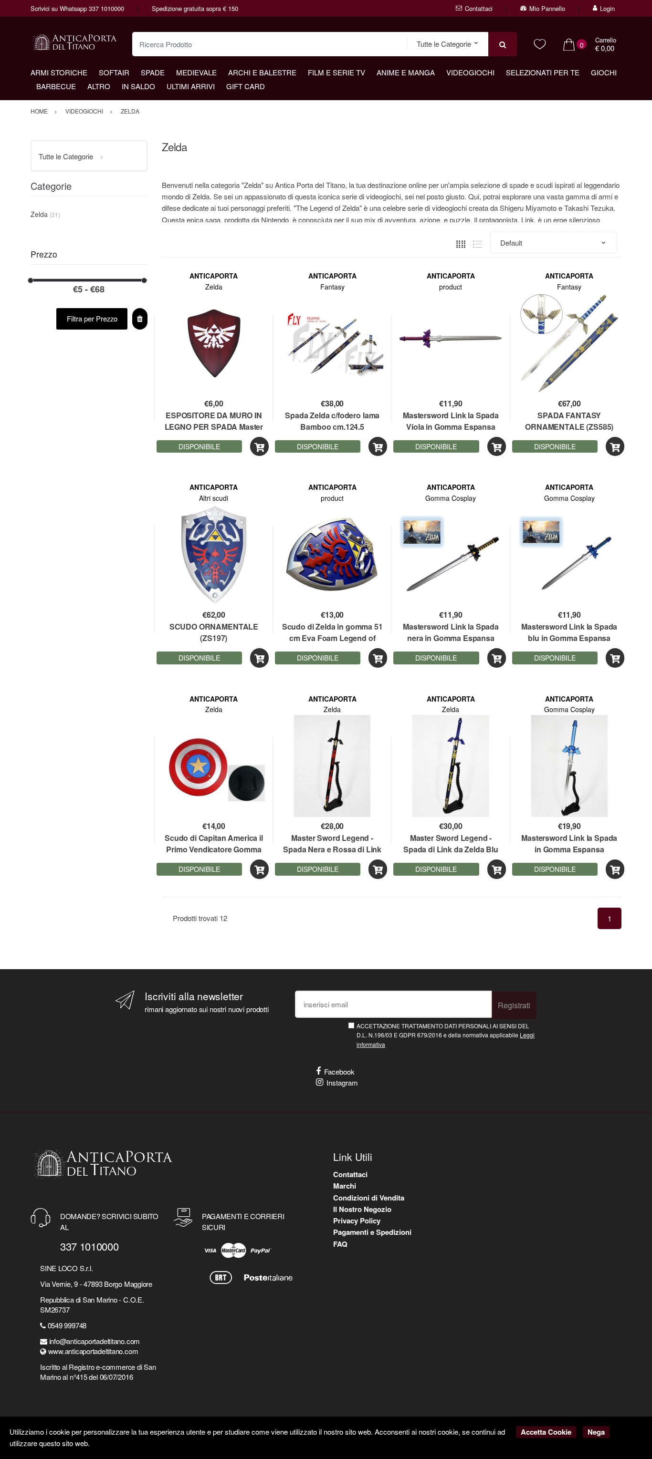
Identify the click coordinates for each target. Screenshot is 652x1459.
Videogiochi (470, 72)
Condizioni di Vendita (368, 1197)
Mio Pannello (547, 8)
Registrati (514, 1005)
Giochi (604, 72)
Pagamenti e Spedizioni (372, 1232)
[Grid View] (460, 243)
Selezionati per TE (542, 72)
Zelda (213, 286)
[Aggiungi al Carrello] (259, 446)
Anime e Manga (406, 72)
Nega (596, 1432)
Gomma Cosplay (450, 498)
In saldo (138, 86)
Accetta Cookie (546, 1432)
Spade (153, 72)
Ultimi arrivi (191, 86)
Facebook (339, 1071)
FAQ (340, 1244)
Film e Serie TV (336, 72)
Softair (114, 72)
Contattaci (479, 8)
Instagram (342, 1082)
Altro (98, 86)
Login (607, 8)
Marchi (344, 1185)
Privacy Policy (356, 1220)
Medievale (196, 72)
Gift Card (245, 86)
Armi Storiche (59, 72)
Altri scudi (213, 498)
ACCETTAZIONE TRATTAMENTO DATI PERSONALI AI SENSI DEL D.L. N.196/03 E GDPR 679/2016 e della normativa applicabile (446, 1035)
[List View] (477, 243)
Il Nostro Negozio (362, 1209)
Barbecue (56, 86)
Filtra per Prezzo (92, 318)
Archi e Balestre (262, 72)
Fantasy (332, 286)
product (450, 286)
